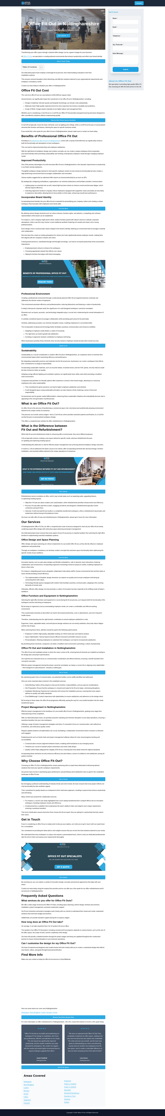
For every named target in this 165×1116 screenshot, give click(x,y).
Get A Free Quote (63, 1067)
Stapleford (27, 1100)
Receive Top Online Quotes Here (63, 1017)
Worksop (67, 1099)
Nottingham (25, 1012)
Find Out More (63, 208)
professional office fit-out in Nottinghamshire (45, 141)
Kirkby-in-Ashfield (70, 1084)
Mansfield (67, 1090)
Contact (139, 3)
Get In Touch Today (63, 61)
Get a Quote (62, 35)
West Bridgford (35, 1012)
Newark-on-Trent (70, 1096)
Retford (66, 1102)
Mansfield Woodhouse (71, 1093)
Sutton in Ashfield (70, 1087)
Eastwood (67, 1081)
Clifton (26, 1097)
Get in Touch (63, 672)
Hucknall (27, 1103)
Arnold (55, 1012)
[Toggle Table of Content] (40, 67)
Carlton (43, 1012)
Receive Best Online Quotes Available (63, 120)
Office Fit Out (27, 56)
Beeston (49, 1012)
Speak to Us (63, 345)
